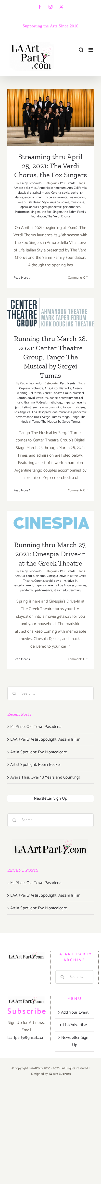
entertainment (34, 197)
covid (65, 192)
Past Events (67, 183)
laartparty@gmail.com (26, 1037)
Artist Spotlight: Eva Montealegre (38, 752)
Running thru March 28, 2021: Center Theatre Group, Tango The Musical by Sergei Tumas (50, 356)
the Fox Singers (52, 211)
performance (71, 207)
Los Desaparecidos (44, 412)
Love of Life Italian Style (32, 202)
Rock (37, 417)
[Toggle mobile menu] (91, 49)
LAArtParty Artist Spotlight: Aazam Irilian (45, 739)
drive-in (72, 580)
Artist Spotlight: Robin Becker (35, 764)
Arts (70, 187)
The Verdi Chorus (58, 216)
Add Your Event (74, 1012)
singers (35, 211)
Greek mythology (50, 402)
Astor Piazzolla (61, 388)
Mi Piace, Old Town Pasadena (35, 726)
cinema (40, 576)
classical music (40, 192)
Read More (20, 277)
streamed (59, 590)
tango (66, 417)
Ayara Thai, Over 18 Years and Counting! (45, 777)
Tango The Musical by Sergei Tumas (56, 421)
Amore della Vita (25, 187)
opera (24, 207)
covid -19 (77, 192)
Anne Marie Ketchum (52, 187)
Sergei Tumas (51, 417)
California (80, 187)
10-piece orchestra (31, 388)
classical (23, 192)
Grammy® (31, 402)
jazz (18, 407)
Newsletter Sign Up (50, 798)
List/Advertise (75, 1024)
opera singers (38, 207)
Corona (56, 192)
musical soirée (59, 202)
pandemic (55, 207)
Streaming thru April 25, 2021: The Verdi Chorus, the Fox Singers (50, 102)
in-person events (56, 197)
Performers (22, 211)
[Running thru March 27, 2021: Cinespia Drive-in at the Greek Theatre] (50, 522)
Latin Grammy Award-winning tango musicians (53, 407)
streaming (74, 590)
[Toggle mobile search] (81, 49)
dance (19, 197)
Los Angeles (76, 197)
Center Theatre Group (57, 393)
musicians (77, 202)
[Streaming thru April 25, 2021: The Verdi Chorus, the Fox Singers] (50, 117)
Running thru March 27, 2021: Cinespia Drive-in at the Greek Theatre (50, 554)
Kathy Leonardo (30, 183)
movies (81, 585)
